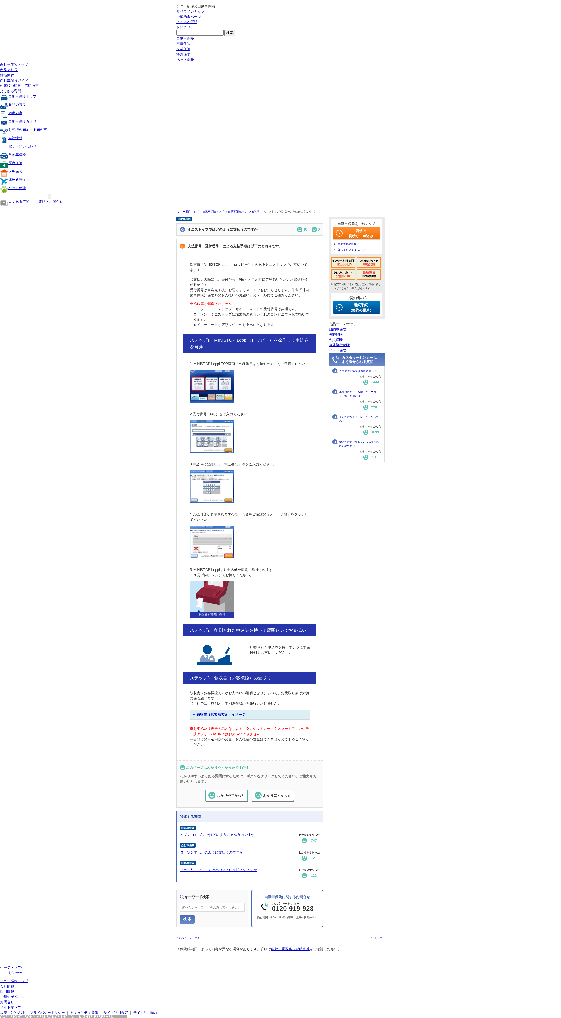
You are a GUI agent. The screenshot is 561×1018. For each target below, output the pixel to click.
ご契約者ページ (188, 17)
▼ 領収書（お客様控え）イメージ (219, 714)
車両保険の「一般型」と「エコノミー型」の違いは (359, 394)
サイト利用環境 (145, 1012)
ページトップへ (12, 967)
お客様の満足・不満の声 (19, 86)
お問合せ (183, 27)
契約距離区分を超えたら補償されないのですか (359, 443)
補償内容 (7, 75)
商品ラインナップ (190, 11)
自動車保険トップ (14, 65)
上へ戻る (379, 938)
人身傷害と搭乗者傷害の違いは (357, 371)
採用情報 (7, 991)
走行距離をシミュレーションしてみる (359, 419)
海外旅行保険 (18, 180)
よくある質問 (186, 22)
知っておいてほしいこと (352, 249)
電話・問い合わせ (22, 146)
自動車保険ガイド (14, 80)
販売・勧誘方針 (12, 1012)
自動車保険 (185, 38)
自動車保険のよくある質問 (243, 211)
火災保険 (183, 49)
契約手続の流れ (347, 244)
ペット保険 (185, 59)
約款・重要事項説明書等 (290, 949)
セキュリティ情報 (84, 1012)
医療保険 (183, 44)
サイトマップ (10, 1007)
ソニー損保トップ (188, 211)
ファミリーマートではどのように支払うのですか (218, 870)
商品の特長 (9, 70)
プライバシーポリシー (47, 1012)
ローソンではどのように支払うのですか (211, 852)
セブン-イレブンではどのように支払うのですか (217, 835)
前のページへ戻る (189, 938)
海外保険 (183, 54)
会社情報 (15, 138)
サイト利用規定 (115, 1012)
